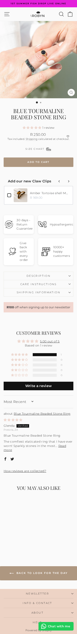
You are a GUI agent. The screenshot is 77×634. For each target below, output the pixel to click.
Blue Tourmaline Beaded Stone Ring (42, 414)
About (37, 612)
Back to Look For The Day (41, 573)
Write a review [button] (38, 386)
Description (38, 275)
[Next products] (68, 181)
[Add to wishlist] (38, 136)
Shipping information (38, 292)
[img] (13, 420)
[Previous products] (59, 181)
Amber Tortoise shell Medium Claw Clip (50, 193)
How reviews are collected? (25, 471)
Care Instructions (38, 284)
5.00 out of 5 (50, 341)
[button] (32, 128)
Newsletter (37, 593)
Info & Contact (37, 603)
